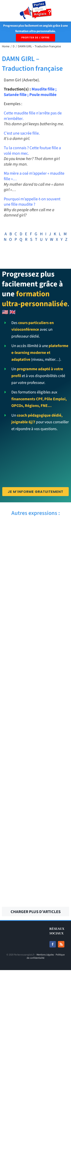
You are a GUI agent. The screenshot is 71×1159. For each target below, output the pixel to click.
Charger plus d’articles (36, 912)
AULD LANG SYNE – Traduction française (53, 680)
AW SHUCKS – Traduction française (17, 572)
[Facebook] (52, 944)
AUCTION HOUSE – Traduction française (54, 713)
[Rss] (61, 944)
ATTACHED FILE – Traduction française (53, 853)
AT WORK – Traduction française (53, 886)
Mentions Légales (45, 954)
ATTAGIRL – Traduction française (54, 821)
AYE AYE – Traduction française (17, 534)
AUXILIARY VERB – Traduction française (53, 572)
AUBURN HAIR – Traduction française (17, 745)
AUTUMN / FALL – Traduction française (17, 604)
